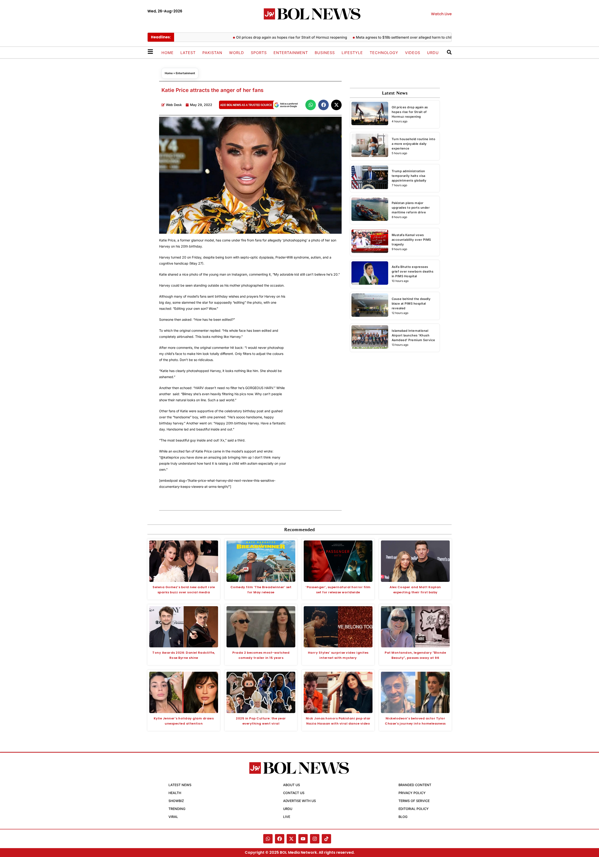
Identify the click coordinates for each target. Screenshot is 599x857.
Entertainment (291, 52)
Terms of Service (414, 801)
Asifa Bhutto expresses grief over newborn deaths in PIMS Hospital (413, 271)
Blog (402, 817)
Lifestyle (352, 52)
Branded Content (414, 785)
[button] (310, 105)
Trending (176, 809)
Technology (384, 52)
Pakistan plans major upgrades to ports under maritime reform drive (411, 207)
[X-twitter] (291, 838)
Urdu (433, 52)
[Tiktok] (326, 838)
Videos (412, 52)
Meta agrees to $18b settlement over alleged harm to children (387, 37)
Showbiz (176, 801)
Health (174, 793)
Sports (259, 52)
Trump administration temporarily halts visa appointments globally (409, 175)
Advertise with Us (299, 801)
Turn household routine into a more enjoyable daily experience (413, 143)
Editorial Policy (413, 809)
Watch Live (441, 14)
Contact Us (293, 793)
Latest (188, 52)
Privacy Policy (412, 793)
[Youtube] (303, 838)
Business (325, 52)
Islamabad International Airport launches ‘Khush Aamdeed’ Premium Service (413, 335)
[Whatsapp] (268, 838)
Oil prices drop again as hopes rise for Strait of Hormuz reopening (270, 37)
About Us (291, 785)
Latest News (179, 785)
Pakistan (212, 52)
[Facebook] (279, 838)
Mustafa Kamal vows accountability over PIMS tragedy (411, 239)
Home (167, 52)
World (236, 52)
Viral (173, 817)
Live (286, 817)
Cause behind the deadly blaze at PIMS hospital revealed (411, 303)
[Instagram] (314, 838)
